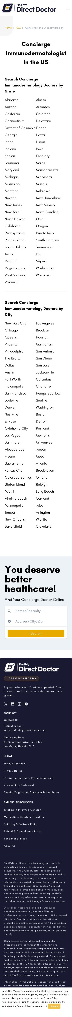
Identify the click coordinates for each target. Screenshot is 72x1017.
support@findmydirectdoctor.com (24, 730)
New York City (15, 323)
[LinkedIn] (12, 704)
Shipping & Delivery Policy (21, 824)
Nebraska (43, 191)
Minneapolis (14, 505)
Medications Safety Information (24, 816)
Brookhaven (45, 470)
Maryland (12, 170)
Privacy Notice (13, 770)
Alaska (41, 100)
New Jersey (13, 205)
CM (18, 27)
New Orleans (15, 519)
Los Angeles (45, 323)
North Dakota (15, 219)
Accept (54, 1006)
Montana (11, 191)
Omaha (41, 477)
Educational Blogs (15, 838)
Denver (10, 407)
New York (12, 212)
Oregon (42, 226)
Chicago (11, 330)
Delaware (43, 121)
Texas (9, 254)
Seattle (41, 400)
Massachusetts (47, 170)
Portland (42, 428)
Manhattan (44, 344)
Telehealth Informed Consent (22, 809)
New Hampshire (48, 198)
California (12, 114)
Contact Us (11, 719)
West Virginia (15, 275)
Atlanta (41, 463)
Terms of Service (25, 1006)
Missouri (42, 184)
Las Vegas (12, 435)
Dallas (9, 365)
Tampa (10, 512)
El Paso (10, 421)
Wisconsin (43, 275)
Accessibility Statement (19, 785)
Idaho (9, 142)
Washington (45, 268)
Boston (41, 414)
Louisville (11, 400)
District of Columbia (20, 128)
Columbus (43, 379)
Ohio (39, 219)
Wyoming (12, 282)
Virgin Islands (15, 268)
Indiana (10, 149)
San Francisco (15, 393)
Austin (9, 372)
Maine (40, 163)
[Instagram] (19, 704)
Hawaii (41, 135)
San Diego (44, 358)
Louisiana (12, 163)
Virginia (42, 261)
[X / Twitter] (6, 704)
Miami (9, 491)
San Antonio (45, 351)
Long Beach (45, 491)
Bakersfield (13, 526)
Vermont (11, 261)
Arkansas (43, 107)
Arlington (43, 512)
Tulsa (39, 505)
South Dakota (15, 247)
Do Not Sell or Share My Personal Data (28, 777)
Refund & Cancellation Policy (23, 831)
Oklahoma (13, 226)
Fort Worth (13, 379)
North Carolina (47, 212)
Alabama (12, 100)
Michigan (12, 177)
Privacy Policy (51, 998)
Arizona (10, 107)
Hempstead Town (49, 393)
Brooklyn (42, 330)
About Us (9, 845)
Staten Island (15, 484)
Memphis (43, 435)
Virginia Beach (16, 498)
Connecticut (14, 121)
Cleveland (44, 526)
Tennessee (44, 247)
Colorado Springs (18, 477)
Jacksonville (45, 372)
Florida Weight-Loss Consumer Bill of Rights (31, 792)
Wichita (41, 519)
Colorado (43, 114)
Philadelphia (14, 351)
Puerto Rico (45, 233)
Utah (39, 254)
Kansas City (13, 470)
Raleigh (41, 484)
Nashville (11, 414)
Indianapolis (14, 386)
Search (36, 633)
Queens (11, 337)
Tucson (41, 449)
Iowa (39, 149)
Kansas (10, 156)
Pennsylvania (14, 233)
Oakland (42, 498)
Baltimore (12, 442)
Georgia (11, 135)
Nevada (11, 198)
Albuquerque (14, 449)
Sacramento (14, 463)
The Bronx (12, 358)
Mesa (40, 456)
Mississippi (12, 184)
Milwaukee (44, 442)
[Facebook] (26, 704)
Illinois (40, 142)
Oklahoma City (16, 428)
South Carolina (47, 240)
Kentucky (43, 156)
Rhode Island (14, 240)
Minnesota (44, 177)
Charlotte (43, 386)
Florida (41, 128)
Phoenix (11, 344)
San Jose (43, 365)
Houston (42, 337)
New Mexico (45, 205)
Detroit (41, 421)
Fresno (10, 456)
